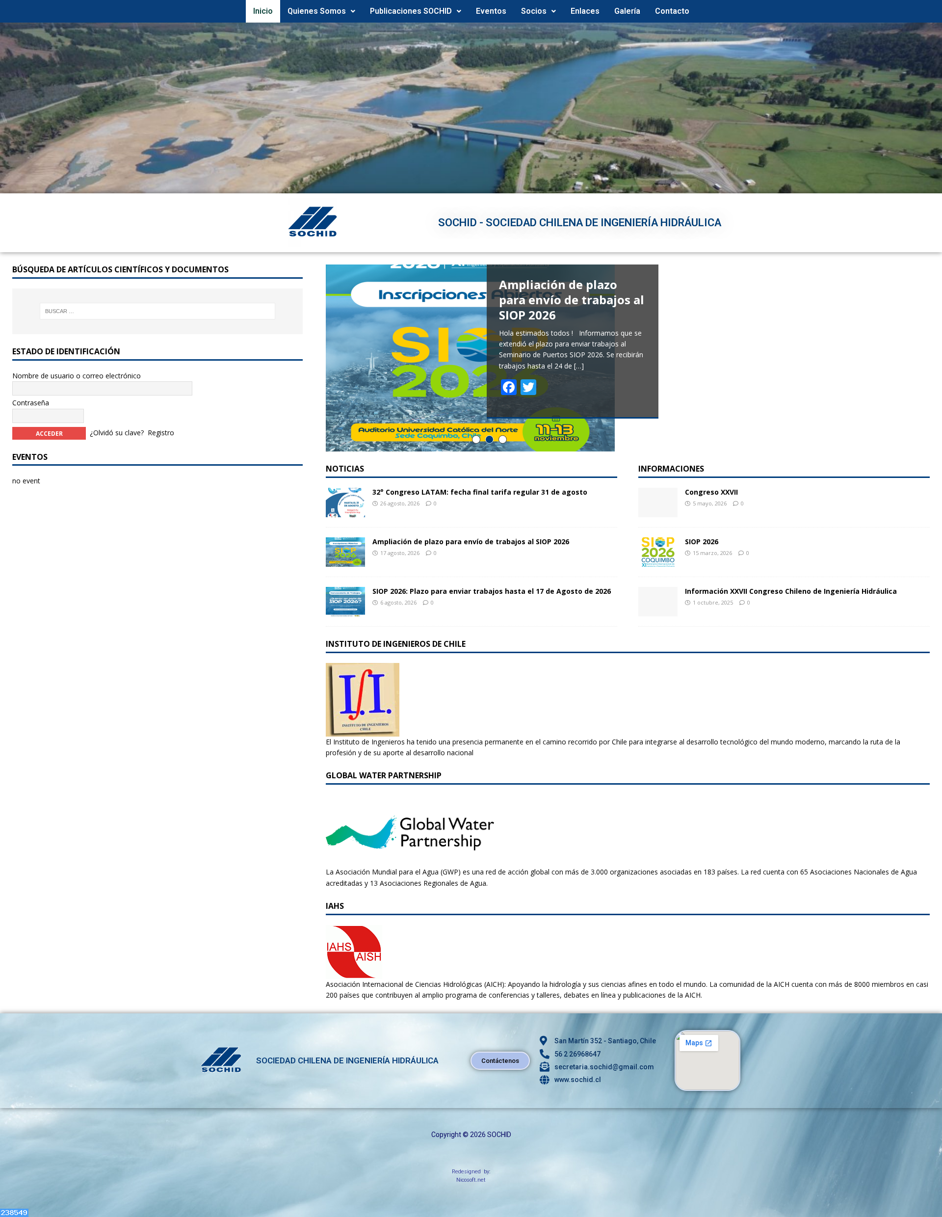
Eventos (491, 11)
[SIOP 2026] (658, 560)
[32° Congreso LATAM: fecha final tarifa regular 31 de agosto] (345, 511)
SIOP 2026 (701, 541)
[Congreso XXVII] (658, 511)
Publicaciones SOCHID (411, 11)
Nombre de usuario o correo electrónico (76, 375)
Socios (534, 11)
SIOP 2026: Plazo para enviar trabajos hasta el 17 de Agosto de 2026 (491, 591)
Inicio (263, 11)
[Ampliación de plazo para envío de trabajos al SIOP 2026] (345, 560)
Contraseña (30, 402)
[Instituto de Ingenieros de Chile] (362, 730)
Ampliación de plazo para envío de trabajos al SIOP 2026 (470, 541)
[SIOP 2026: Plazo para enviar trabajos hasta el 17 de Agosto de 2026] (345, 610)
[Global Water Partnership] (410, 861)
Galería (627, 11)
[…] (579, 365)
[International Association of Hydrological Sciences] (354, 973)
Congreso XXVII (711, 492)
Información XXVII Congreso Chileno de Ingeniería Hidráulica (791, 591)
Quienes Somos (317, 11)
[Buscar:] (157, 311)
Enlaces (585, 11)
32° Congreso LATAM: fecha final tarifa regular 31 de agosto (479, 492)
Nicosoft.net (471, 1180)
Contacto (672, 11)
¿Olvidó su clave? (117, 432)
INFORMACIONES (671, 468)
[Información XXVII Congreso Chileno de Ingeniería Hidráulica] (658, 610)
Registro (161, 432)
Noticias (345, 468)
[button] (321, 11)
